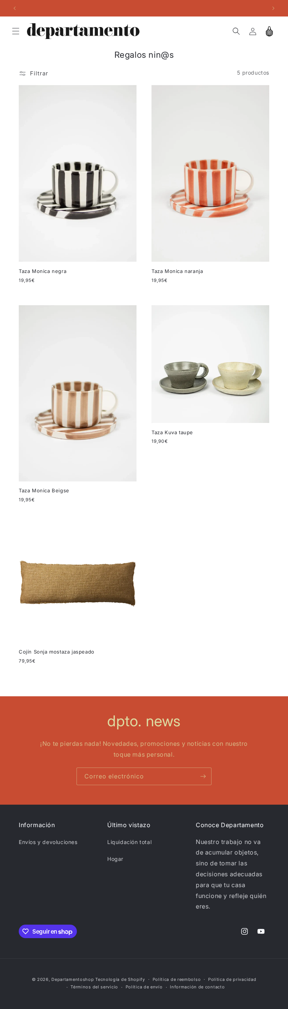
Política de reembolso (177, 979)
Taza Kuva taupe (172, 432)
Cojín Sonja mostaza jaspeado (56, 652)
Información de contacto (197, 987)
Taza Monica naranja (177, 271)
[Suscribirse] (203, 776)
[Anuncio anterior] (14, 8)
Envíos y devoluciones (48, 842)
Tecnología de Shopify (120, 979)
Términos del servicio (94, 987)
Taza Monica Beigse (44, 490)
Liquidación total (129, 842)
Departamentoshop (72, 979)
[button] (16, 31)
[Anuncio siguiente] (273, 8)
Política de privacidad (232, 979)
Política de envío (144, 987)
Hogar (115, 859)
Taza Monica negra (42, 271)
